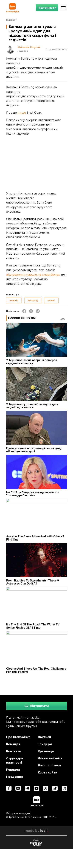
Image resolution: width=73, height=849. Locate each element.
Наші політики (49, 765)
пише (22, 112)
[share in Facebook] (24, 311)
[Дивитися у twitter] (45, 788)
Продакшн (14, 776)
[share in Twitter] (31, 311)
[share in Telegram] (38, 311)
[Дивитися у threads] (64, 788)
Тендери (45, 744)
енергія (14, 300)
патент (51, 300)
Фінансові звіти (50, 758)
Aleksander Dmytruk (29, 47)
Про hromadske (18, 737)
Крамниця (46, 751)
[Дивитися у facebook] (9, 788)
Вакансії (44, 737)
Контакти (13, 751)
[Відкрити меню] (63, 7)
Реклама (13, 769)
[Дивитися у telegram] (27, 788)
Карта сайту (47, 772)
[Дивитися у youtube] (36, 788)
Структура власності (14, 760)
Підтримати (47, 7)
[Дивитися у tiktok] (55, 788)
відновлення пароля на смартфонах (33, 274)
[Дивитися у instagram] (18, 788)
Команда (13, 744)
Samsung (33, 300)
